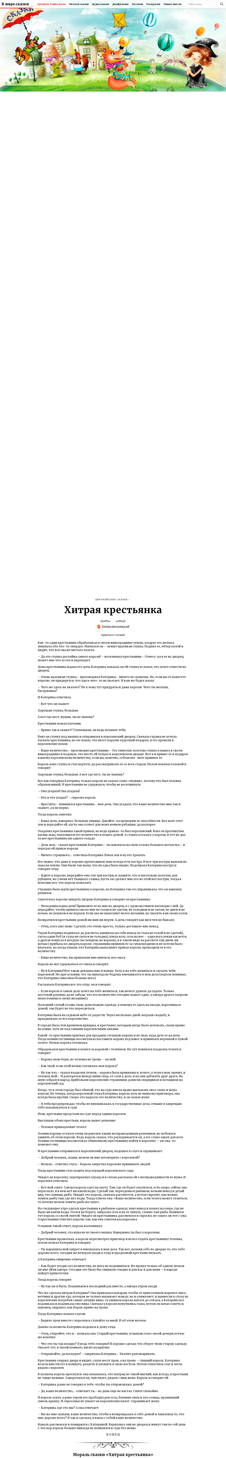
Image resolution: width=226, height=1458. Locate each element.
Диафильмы (120, 4)
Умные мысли (172, 4)
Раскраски (153, 4)
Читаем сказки (79, 4)
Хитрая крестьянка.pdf (115, 626)
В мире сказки (15, 4)
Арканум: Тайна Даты (51, 4)
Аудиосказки (100, 4)
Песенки (137, 4)
